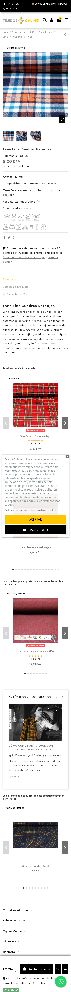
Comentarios (16, 294)
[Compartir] (4, 237)
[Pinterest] (14, 237)
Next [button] (62, 697)
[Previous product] (65, 34)
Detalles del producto (15, 287)
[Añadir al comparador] (65, 969)
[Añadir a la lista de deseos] (58, 969)
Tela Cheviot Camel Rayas (35, 547)
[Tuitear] (9, 237)
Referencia (10, 155)
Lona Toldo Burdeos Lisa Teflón (35, 651)
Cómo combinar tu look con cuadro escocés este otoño (31, 747)
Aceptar (35, 519)
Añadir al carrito (39, 969)
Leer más (14, 776)
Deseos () (12, 8)
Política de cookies (17, 510)
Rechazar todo (35, 530)
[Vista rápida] (41, 432)
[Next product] (67, 34)
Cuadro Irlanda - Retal (35, 866)
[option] (35, 744)
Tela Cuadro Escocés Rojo (35, 436)
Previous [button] (57, 697)
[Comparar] (35, 432)
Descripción (10, 279)
